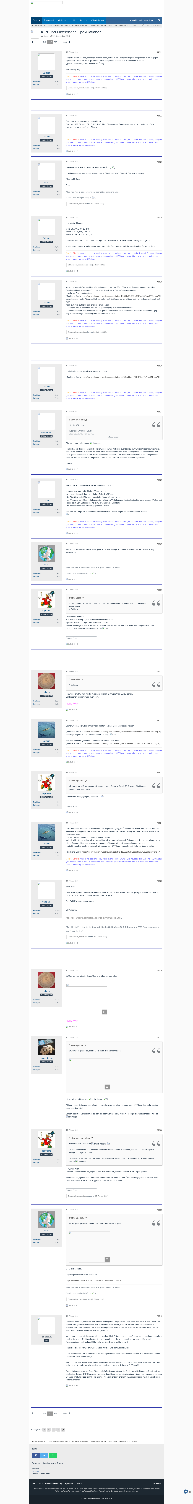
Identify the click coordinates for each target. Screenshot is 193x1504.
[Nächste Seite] (70, 42)
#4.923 (159, 162)
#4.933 (159, 773)
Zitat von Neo (75, 598)
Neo (88, 204)
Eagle (46, 36)
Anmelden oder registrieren (141, 20)
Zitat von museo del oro (79, 1138)
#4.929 (159, 544)
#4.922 (159, 116)
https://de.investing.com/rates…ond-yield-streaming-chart (92, 918)
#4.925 (159, 282)
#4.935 (159, 881)
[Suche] (158, 20)
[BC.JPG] (87, 999)
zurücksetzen (190, 1492)
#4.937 (159, 1037)
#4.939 (159, 1210)
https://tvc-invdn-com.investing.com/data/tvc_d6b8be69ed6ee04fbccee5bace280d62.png (120, 731)
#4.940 (159, 1316)
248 (55, 42)
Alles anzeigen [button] (113, 437)
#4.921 (159, 52)
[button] (36, 1455)
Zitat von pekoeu (76, 781)
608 (65, 42)
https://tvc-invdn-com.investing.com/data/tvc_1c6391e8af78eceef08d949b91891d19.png (119, 852)
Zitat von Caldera (77, 420)
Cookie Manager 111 (186, 1492)
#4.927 (159, 412)
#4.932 (159, 720)
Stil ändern (157, 1484)
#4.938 (159, 1130)
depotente (90, 1196)
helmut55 (35, 1471)
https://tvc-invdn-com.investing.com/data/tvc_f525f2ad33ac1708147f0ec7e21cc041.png (119, 377)
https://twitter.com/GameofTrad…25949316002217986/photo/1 (92, 1280)
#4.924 (159, 217)
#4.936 (159, 970)
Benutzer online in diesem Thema (47, 1463)
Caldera (90, 88)
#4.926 (159, 366)
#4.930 (159, 590)
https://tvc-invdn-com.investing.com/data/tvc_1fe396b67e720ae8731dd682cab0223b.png (120, 296)
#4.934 (159, 823)
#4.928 (159, 480)
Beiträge (36, 85)
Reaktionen (37, 82)
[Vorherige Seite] (32, 42)
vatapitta (90, 937)
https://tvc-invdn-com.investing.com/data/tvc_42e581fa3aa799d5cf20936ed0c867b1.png (119, 743)
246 (44, 42)
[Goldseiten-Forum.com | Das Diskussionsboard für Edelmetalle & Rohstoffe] (96, 8)
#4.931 (159, 671)
